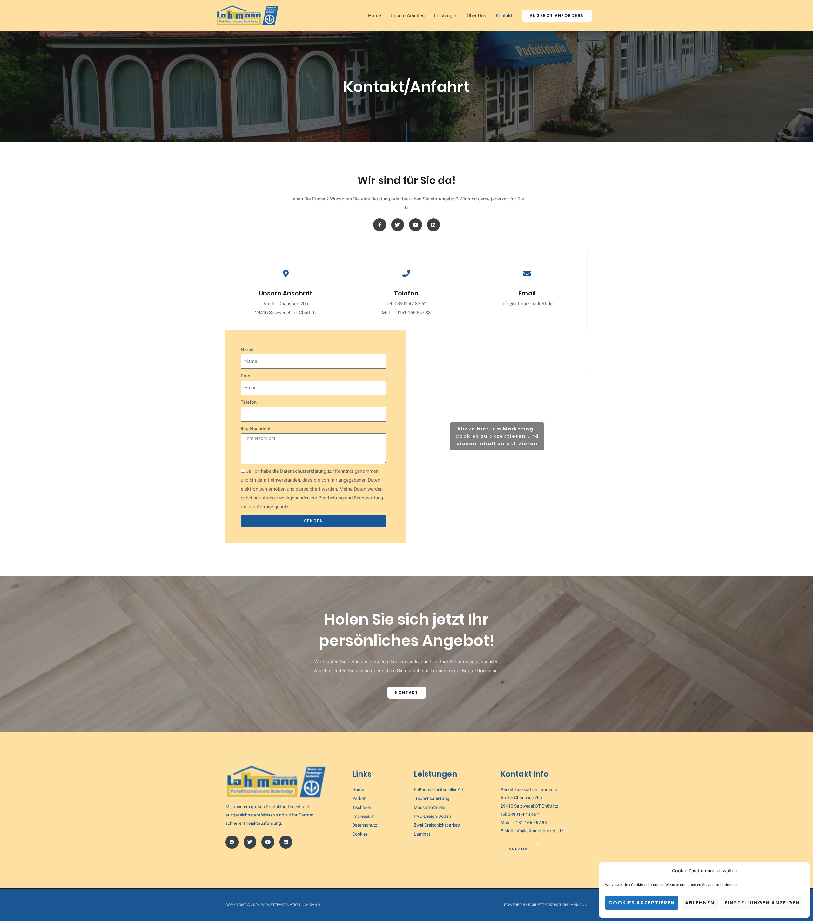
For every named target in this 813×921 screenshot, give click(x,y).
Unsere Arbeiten (408, 15)
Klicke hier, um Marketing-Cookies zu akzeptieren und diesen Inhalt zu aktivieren (497, 436)
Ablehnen (700, 902)
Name (247, 349)
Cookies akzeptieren (641, 902)
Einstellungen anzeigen (762, 902)
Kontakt (504, 15)
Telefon (249, 402)
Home (374, 15)
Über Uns (476, 15)
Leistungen (445, 15)
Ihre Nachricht (256, 429)
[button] (557, 16)
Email (247, 376)
